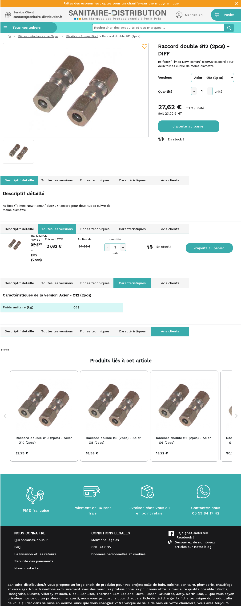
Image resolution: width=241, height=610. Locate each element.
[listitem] (44, 416)
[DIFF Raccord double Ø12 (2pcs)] (76, 90)
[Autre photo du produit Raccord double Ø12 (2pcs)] (18, 151)
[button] (5, 416)
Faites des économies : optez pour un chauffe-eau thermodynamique (121, 3)
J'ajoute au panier (189, 126)
